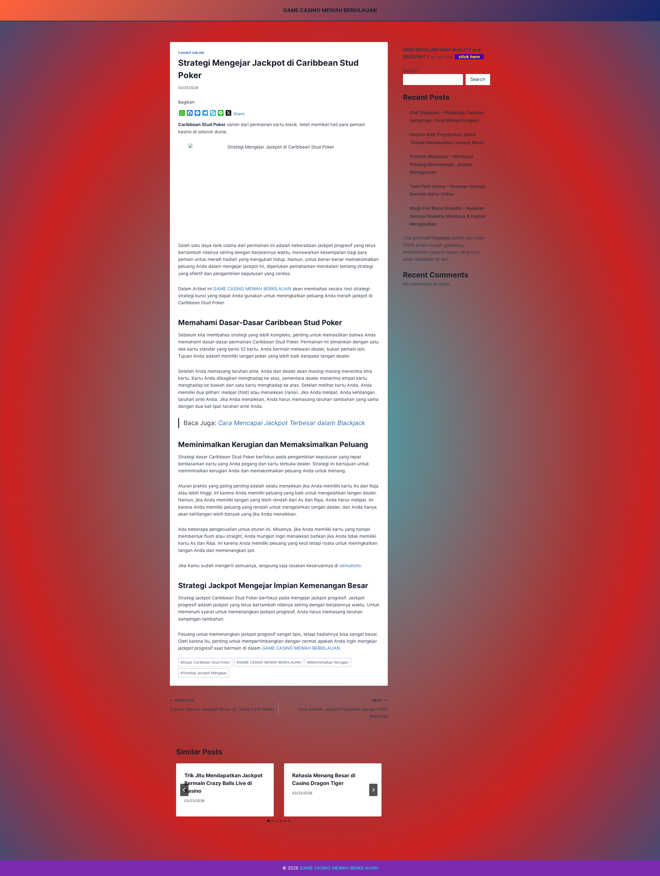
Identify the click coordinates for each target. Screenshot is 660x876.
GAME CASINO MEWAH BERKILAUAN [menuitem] (252, 288)
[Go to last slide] (184, 790)
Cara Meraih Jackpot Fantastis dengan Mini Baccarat (342, 708)
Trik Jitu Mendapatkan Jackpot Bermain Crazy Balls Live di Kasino (223, 783)
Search (410, 70)
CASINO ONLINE (191, 53)
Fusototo (442, 238)
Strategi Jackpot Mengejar (203, 673)
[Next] (373, 790)
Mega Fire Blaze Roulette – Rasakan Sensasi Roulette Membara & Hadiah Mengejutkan (448, 216)
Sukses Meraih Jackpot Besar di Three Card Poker (222, 705)
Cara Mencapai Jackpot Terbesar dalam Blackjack (291, 423)
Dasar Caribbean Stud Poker (205, 662)
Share (238, 113)
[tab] (268, 821)
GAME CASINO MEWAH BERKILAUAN (268, 662)
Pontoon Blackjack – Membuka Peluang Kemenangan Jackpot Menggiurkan (441, 164)
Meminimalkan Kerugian (328, 662)
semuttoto (350, 565)
